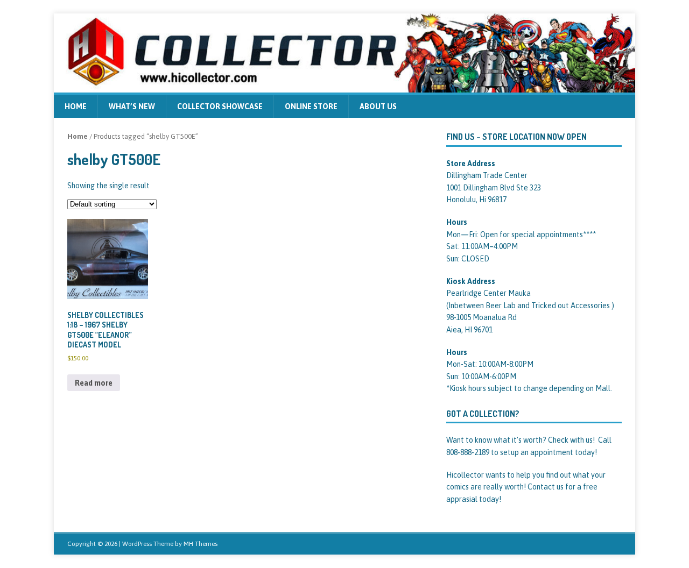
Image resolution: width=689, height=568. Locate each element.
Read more (94, 383)
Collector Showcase (220, 106)
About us (378, 106)
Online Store (311, 106)
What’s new (132, 106)
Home (76, 106)
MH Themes (200, 544)
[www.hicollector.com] (344, 86)
